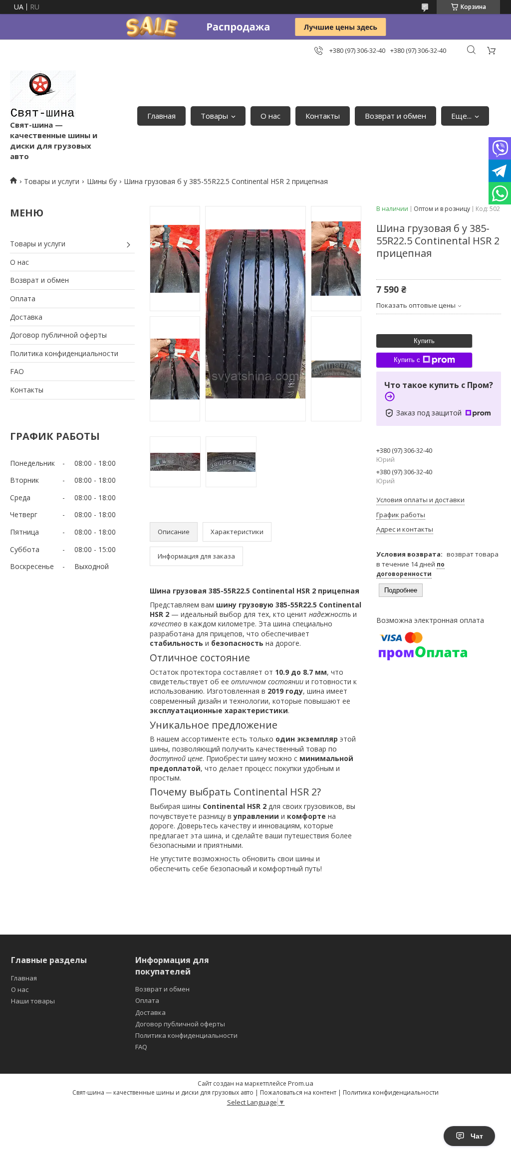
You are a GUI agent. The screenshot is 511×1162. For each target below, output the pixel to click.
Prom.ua (300, 1083)
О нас (270, 116)
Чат (477, 1136)
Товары (214, 116)
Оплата (22, 298)
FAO (17, 371)
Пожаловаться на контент (298, 1092)
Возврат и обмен (395, 116)
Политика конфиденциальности (64, 353)
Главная (161, 116)
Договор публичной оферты (58, 335)
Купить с (407, 360)
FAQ (141, 1046)
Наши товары (33, 1000)
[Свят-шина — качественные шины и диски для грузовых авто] (43, 95)
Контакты (322, 116)
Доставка (26, 317)
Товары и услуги (51, 181)
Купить (424, 341)
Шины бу (102, 181)
